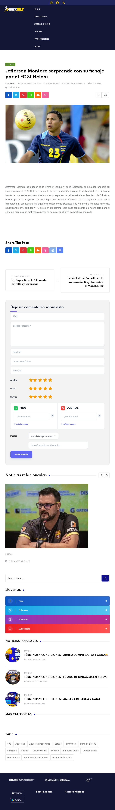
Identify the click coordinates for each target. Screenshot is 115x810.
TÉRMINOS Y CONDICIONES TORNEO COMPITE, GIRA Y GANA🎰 (66, 655)
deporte (55, 750)
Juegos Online (42, 24)
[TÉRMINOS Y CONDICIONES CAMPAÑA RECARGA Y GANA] (12, 699)
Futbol (9, 554)
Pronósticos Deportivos (36, 757)
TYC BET (28, 651)
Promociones (41, 39)
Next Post (95, 274)
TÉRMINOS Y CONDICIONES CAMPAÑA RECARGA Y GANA (62, 699)
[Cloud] (38, 95)
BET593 (12, 83)
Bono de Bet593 (88, 743)
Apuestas (20, 743)
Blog (37, 46)
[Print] (105, 95)
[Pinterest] (23, 95)
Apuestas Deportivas (39, 743)
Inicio (37, 9)
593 (9, 743)
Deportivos (40, 16)
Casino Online (40, 750)
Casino (24, 750)
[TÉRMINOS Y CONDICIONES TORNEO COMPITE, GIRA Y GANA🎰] (12, 654)
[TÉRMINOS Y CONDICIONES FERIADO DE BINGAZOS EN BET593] (12, 677)
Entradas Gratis (71, 750)
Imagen (14, 436)
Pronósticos (13, 757)
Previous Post (22, 276)
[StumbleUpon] (45, 95)
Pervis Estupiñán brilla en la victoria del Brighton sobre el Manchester (85, 282)
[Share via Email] (98, 95)
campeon (12, 750)
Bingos (38, 31)
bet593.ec (71, 743)
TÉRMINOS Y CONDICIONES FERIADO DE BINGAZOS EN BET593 (66, 677)
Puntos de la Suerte (62, 757)
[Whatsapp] (30, 95)
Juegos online (90, 750)
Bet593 (58, 743)
